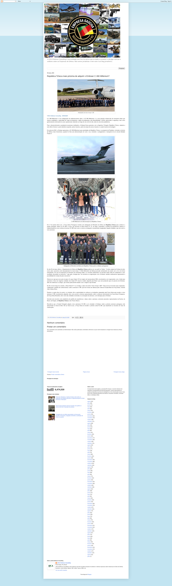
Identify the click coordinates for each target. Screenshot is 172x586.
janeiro (89, 414)
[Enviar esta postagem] (72, 317)
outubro (89, 419)
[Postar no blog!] (77, 317)
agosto (89, 401)
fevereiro (89, 412)
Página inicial (86, 372)
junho (88, 405)
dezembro (89, 416)
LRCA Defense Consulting (64, 563)
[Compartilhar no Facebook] (81, 317)
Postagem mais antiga (119, 372)
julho (88, 403)
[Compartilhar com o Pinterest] (82, 317)
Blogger (89, 574)
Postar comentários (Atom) (57, 374)
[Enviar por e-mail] (76, 317)
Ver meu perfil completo (61, 570)
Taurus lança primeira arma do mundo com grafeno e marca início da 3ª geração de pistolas (69, 406)
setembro (89, 421)
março (88, 410)
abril (88, 408)
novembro (89, 417)
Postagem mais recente (53, 372)
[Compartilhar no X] (79, 317)
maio (88, 406)
